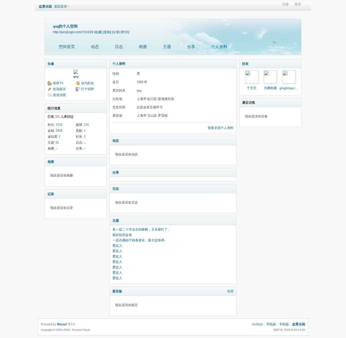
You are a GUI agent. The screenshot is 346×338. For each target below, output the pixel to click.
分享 (191, 47)
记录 (51, 194)
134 (86, 125)
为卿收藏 (270, 88)
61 (57, 142)
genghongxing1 (290, 88)
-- (85, 142)
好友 (245, 64)
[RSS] (125, 32)
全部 (230, 291)
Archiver (257, 324)
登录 (298, 4)
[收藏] (98, 32)
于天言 (252, 88)
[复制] (107, 32)
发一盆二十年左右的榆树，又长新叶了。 (141, 229)
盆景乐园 (45, 6)
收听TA (58, 83)
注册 (285, 4)
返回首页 (60, 6)
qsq (75, 76)
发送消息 (59, 95)
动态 (95, 47)
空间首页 (67, 47)
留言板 (117, 291)
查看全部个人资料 (221, 128)
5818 (59, 131)
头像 (51, 64)
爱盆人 (117, 246)
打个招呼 (87, 89)
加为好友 (87, 83)
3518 (59, 125)
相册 (143, 47)
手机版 (271, 324)
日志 (119, 47)
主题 (167, 47)
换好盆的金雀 (122, 235)
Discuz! (62, 324)
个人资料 (219, 47)
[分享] (116, 32)
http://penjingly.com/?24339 (73, 32)
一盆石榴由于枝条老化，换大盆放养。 (140, 240)
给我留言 (59, 89)
